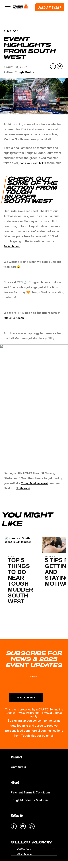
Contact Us (18, 767)
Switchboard (12, 246)
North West (23, 488)
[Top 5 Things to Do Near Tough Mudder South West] (20, 542)
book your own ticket (33, 163)
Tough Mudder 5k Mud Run (29, 800)
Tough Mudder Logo (21, 6)
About (15, 782)
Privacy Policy (25, 712)
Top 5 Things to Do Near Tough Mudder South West (20, 581)
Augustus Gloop (14, 317)
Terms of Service (51, 712)
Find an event (49, 7)
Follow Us (17, 815)
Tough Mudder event (34, 483)
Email (34, 676)
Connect (16, 757)
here (25, 725)
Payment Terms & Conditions (30, 792)
